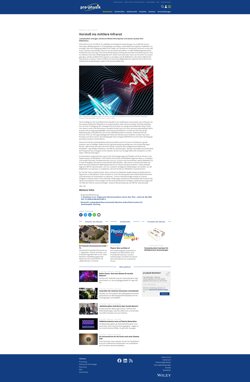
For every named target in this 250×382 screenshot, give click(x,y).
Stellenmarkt (132, 11)
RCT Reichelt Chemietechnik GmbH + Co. (93, 247)
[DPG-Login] (166, 6)
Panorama (150, 2)
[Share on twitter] (85, 215)
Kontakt (168, 368)
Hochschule (166, 2)
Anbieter (151, 11)
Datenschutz (166, 357)
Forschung (118, 2)
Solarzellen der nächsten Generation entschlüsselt (119, 291)
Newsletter (167, 370)
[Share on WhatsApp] (94, 215)
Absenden (164, 294)
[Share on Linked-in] (90, 215)
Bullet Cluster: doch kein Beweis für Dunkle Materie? (116, 274)
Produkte (142, 11)
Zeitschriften (119, 11)
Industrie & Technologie (134, 2)
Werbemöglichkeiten (163, 362)
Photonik (94, 30)
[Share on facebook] (81, 215)
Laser (89, 30)
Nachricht (110, 271)
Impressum (166, 360)
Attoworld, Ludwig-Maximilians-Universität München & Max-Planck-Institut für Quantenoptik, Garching (112, 203)
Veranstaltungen (164, 11)
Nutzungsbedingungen (162, 365)
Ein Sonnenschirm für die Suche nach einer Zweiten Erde (119, 337)
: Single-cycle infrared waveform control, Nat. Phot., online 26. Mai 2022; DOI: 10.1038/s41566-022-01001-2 (116, 198)
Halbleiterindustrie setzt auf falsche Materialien (118, 321)
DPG (157, 2)
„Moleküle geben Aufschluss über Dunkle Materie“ (118, 306)
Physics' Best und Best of (120, 248)
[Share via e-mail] (99, 215)
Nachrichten (107, 11)
